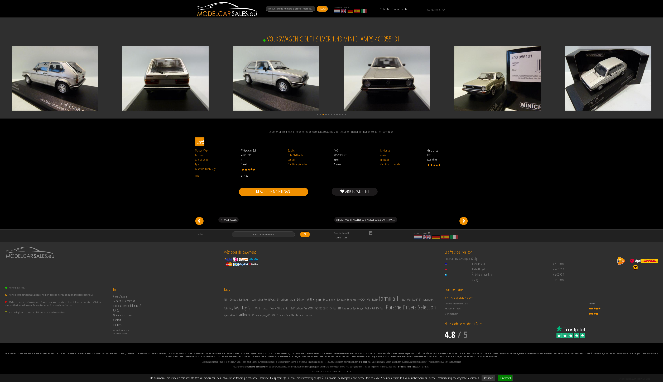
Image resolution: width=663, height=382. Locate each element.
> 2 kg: (475, 280)
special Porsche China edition (276, 308)
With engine (314, 299)
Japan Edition (297, 299)
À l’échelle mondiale (482, 274)
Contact (117, 320)
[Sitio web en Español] (357, 11)
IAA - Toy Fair (243, 308)
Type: (197, 164)
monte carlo (321, 308)
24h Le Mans (282, 299)
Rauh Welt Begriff (409, 299)
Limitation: (385, 160)
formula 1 (388, 298)
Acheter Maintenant (275, 191)
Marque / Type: (202, 150)
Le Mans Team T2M (304, 308)
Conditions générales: (297, 164)
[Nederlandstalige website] (337, 11)
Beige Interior (329, 299)
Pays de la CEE (479, 264)
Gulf (292, 308)
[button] (317, 114)
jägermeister (229, 315)
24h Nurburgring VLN (261, 315)
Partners (117, 324)
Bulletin (200, 234)
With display (372, 299)
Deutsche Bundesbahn (240, 299)
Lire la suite (347, 371)
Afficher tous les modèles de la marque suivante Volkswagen (365, 219)
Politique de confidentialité (127, 305)
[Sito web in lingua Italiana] (364, 11)
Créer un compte (399, 9)
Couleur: (292, 160)
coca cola (308, 315)
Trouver (322, 8)
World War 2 (270, 299)
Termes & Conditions (124, 301)
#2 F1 (226, 299)
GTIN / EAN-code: (295, 155)
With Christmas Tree (281, 315)
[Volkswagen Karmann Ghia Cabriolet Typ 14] (199, 221)
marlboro (243, 315)
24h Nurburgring (426, 299)
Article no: (199, 155)
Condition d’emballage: (205, 169)
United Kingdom (480, 269)
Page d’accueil (120, 296)
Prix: (197, 176)
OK (305, 234)
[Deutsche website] (350, 11)
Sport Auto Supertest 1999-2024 (351, 299)
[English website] (343, 11)
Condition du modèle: (390, 164)
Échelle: (291, 150)
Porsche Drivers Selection (411, 307)
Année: (383, 155)
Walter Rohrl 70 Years (374, 308)
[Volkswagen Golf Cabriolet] (463, 221)
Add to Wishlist (356, 191)
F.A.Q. (116, 310)
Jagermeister (257, 299)
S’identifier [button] (385, 9)
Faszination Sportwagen (353, 308)
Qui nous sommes (122, 315)
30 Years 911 (335, 308)
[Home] (227, 9)
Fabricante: (385, 150)
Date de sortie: (201, 160)
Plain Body (228, 308)
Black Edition (297, 315)
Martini (258, 308)
